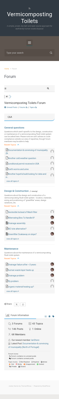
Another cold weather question (22, 158)
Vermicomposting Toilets (29, 17)
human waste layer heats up (21, 270)
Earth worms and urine (18, 169)
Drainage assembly (16, 223)
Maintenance (11, 248)
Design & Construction (16, 190)
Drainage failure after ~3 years (22, 264)
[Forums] (7, 97)
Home (6, 69)
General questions (14, 127)
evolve (11, 386)
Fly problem (13, 281)
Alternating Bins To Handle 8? (21, 217)
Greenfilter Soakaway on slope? (22, 234)
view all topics (12, 181)
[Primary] (29, 43)
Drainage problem (16, 275)
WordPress (46, 386)
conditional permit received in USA (23, 164)
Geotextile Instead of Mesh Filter (22, 212)
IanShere (35, 340)
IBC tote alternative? (17, 229)
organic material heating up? (21, 286)
